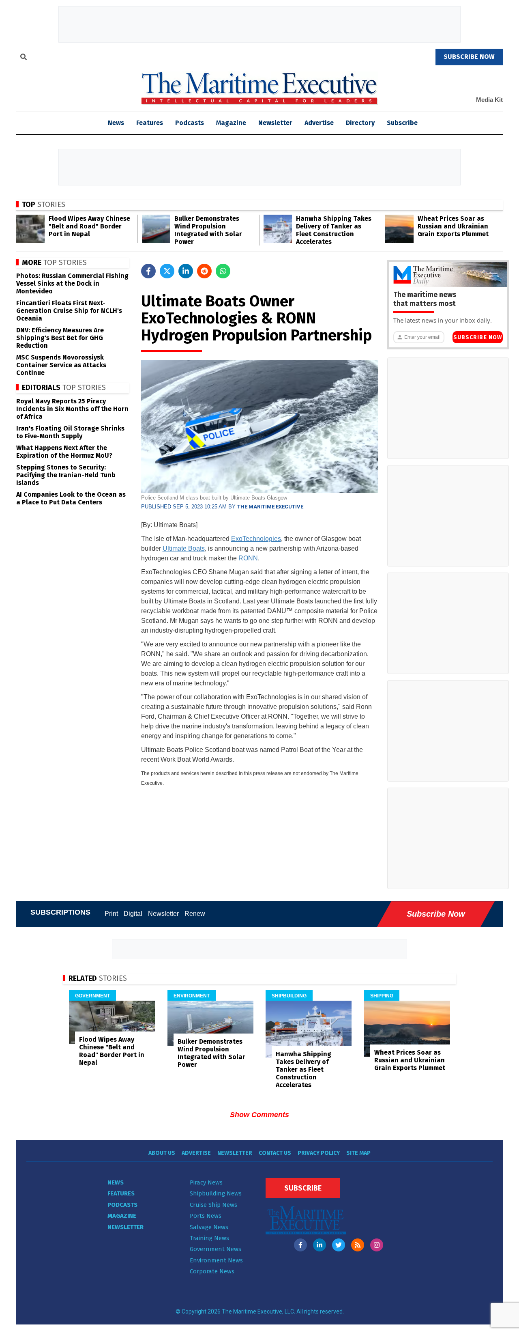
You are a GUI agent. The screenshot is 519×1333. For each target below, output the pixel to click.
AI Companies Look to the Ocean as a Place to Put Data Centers (71, 498)
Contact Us (275, 1153)
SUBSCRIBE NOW (469, 56)
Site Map (358, 1153)
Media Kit (489, 99)
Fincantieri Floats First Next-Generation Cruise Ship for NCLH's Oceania (69, 310)
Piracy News (206, 1182)
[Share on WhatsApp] (223, 271)
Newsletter (275, 123)
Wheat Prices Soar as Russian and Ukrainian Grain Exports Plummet (453, 226)
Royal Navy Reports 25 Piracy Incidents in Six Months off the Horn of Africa (72, 408)
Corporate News (212, 1271)
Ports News (205, 1215)
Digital (133, 913)
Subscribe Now (477, 337)
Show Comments (259, 1115)
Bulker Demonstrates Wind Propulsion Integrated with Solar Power (208, 230)
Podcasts (189, 123)
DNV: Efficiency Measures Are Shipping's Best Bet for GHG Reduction (60, 337)
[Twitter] (338, 1244)
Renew (194, 913)
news (116, 123)
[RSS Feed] (357, 1244)
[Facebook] (300, 1244)
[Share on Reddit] (204, 271)
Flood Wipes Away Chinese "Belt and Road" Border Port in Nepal (89, 226)
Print (111, 913)
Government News (215, 1249)
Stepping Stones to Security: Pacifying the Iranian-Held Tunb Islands (66, 475)
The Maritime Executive (270, 507)
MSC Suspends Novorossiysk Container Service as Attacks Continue (61, 365)
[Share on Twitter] (167, 271)
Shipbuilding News (216, 1193)
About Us (161, 1153)
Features (149, 123)
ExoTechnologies (256, 538)
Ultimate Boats (184, 548)
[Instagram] (376, 1244)
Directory (360, 123)
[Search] (23, 58)
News (115, 1182)
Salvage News (209, 1227)
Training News (209, 1238)
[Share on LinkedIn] (185, 271)
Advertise (319, 123)
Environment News (216, 1260)
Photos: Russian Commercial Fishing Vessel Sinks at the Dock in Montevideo (72, 283)
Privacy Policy (319, 1153)
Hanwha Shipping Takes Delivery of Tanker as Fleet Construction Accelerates (333, 230)
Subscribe (402, 123)
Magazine (231, 123)
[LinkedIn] (319, 1244)
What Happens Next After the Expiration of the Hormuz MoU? (64, 451)
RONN (248, 558)
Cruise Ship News (213, 1204)
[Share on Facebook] (148, 271)
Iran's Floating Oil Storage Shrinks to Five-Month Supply (70, 432)
